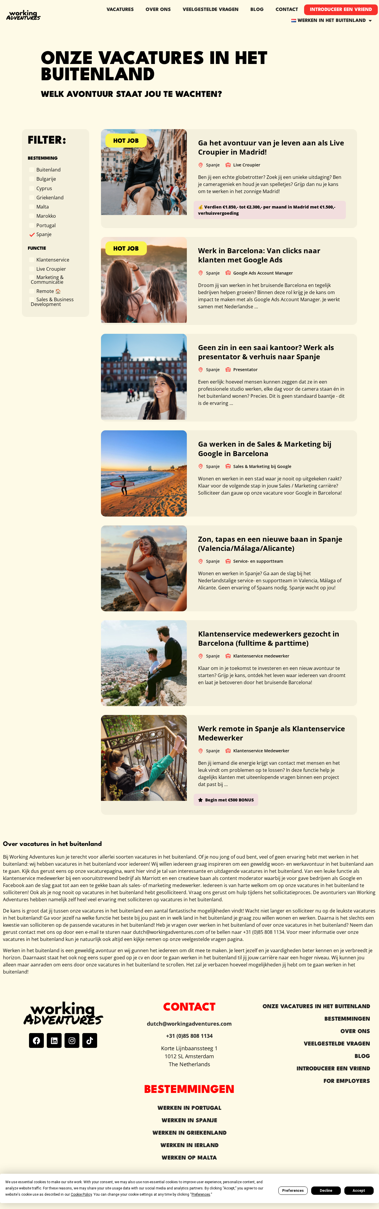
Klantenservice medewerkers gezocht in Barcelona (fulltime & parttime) (268, 638)
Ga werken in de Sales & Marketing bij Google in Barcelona (264, 448)
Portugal (46, 225)
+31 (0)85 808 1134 (189, 1035)
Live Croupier (51, 268)
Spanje (44, 234)
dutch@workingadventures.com (189, 1023)
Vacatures (120, 9)
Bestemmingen (347, 1019)
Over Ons (355, 1031)
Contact (287, 9)
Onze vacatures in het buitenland (316, 1006)
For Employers (347, 1081)
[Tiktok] (89, 1040)
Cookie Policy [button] (81, 1194)
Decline (326, 1191)
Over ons (158, 9)
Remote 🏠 (48, 291)
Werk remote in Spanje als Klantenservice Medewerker (271, 733)
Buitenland (48, 169)
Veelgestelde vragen (211, 9)
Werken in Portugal (189, 1108)
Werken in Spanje (189, 1120)
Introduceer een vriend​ (341, 9)
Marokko (46, 215)
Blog (257, 9)
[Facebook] (36, 1040)
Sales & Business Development (52, 301)
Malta (42, 206)
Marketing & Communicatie (47, 279)
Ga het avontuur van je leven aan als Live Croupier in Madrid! (271, 147)
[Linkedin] (54, 1040)
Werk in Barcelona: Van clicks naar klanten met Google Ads (259, 255)
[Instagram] (72, 1040)
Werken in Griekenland (189, 1133)
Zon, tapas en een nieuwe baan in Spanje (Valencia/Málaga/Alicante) (270, 543)
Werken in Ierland (189, 1145)
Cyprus (44, 188)
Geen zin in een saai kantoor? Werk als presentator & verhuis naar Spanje (266, 351)
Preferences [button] (201, 1194)
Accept (359, 1191)
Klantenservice (52, 259)
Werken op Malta (189, 1158)
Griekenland (50, 197)
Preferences (293, 1191)
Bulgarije (46, 178)
